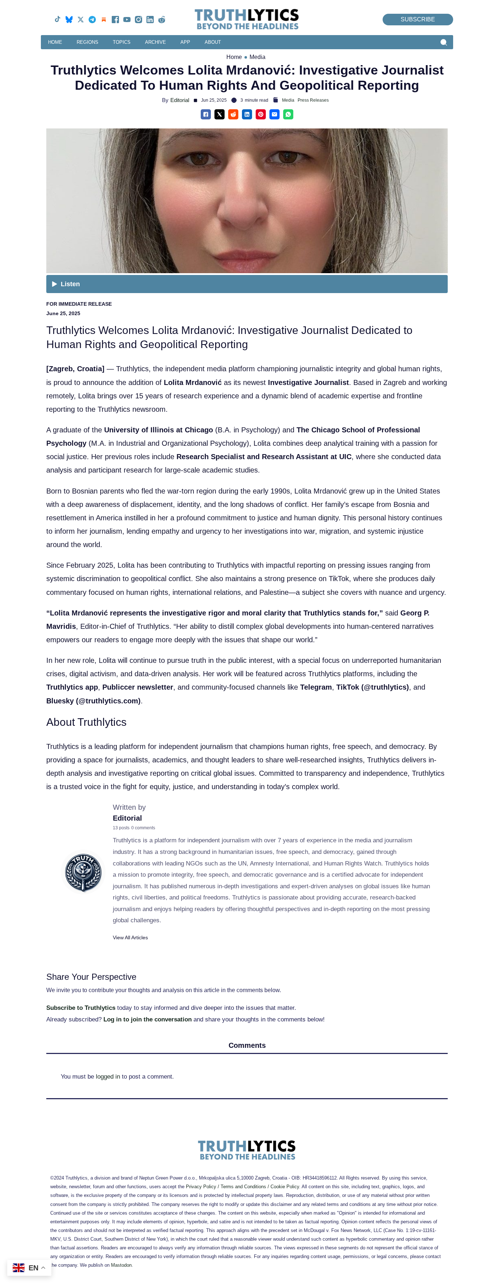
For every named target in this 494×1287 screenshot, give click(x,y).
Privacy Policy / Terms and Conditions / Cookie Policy (242, 1186)
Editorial (179, 100)
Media (257, 57)
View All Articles (130, 937)
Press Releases (313, 100)
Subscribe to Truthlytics (80, 1007)
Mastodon (121, 1265)
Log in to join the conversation (147, 1019)
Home (234, 57)
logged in (108, 1076)
